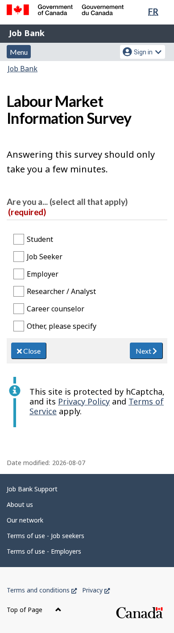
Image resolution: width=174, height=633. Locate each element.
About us (20, 504)
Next (144, 351)
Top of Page (25, 609)
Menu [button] (19, 52)
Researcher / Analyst (61, 291)
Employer (42, 274)
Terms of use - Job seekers (45, 535)
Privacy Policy (84, 401)
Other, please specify (61, 326)
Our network (25, 520)
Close (31, 351)
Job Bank (27, 33)
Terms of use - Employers (44, 551)
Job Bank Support (32, 489)
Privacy (96, 590)
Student (40, 239)
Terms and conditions (42, 590)
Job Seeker (44, 256)
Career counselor (55, 309)
